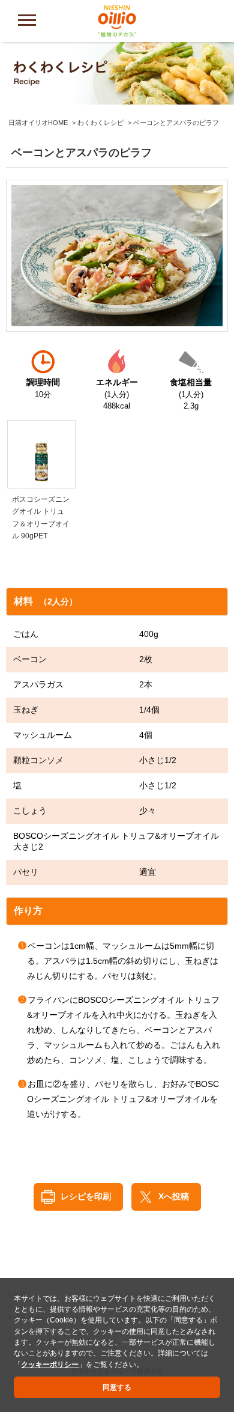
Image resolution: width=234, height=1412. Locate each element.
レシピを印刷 (86, 1196)
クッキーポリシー (50, 1364)
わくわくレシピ (100, 122)
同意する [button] (117, 1387)
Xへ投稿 (173, 1196)
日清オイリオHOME (38, 122)
